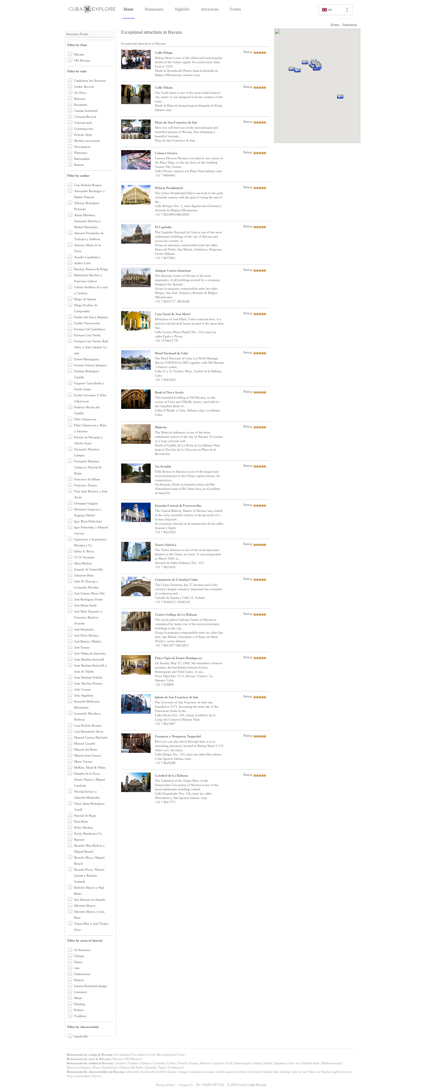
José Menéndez (84, 629)
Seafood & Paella (131, 1067)
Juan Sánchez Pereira (88, 683)
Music (78, 998)
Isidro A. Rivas (84, 551)
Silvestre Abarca (84, 905)
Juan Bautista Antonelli (89, 659)
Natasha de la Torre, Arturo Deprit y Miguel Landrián (89, 779)
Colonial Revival (85, 116)
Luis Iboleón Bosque (88, 185)
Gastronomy (82, 974)
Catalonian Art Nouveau (90, 80)
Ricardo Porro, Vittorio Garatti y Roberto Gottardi (89, 875)
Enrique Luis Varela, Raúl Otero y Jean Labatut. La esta (91, 347)
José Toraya (82, 647)
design (183, 1071)
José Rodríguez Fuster (88, 599)
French (182, 1063)
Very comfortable (78, 1076)
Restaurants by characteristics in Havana (95, 1071)
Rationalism (82, 158)
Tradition (80, 1016)
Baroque (79, 98)
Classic (172, 1071)
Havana (79, 54)
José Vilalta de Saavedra (90, 653)
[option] (335, 21)
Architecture (82, 950)
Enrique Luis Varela (87, 335)
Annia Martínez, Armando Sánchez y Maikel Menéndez (87, 221)
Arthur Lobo (82, 263)
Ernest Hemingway (86, 359)
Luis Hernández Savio (88, 731)
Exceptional (123, 1054)
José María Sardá (85, 605)
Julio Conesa (82, 689)
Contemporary (83, 128)
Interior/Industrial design (90, 986)
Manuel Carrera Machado (91, 737)
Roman (79, 164)
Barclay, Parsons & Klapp (91, 269)
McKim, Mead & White (89, 767)
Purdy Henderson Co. (88, 833)
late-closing (282, 1071)
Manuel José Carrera (87, 755)
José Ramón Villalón (87, 641)
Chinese (145, 1063)
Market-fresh (311, 1063)
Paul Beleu (81, 821)
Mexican (72, 1067)
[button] (347, 104)
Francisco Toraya (85, 485)
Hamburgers (243, 1063)
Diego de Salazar (85, 299)
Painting (79, 1004)
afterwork (132, 1071)
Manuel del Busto (85, 749)
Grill (229, 1063)
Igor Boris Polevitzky (88, 521)
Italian (268, 1063)
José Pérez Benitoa (86, 635)
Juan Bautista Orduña (88, 677)
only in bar (299, 1071)
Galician (218, 1063)
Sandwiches (110, 1067)
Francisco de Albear (87, 479)
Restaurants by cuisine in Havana (90, 1063)
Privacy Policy (165, 1085)
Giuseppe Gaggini (86, 503)
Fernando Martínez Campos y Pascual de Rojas (88, 467)
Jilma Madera (83, 563)
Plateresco (80, 152)
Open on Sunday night (324, 1071)
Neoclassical (82, 146)
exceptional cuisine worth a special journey (218, 1071)
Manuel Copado (84, 743)
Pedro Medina (83, 827)
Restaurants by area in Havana (88, 1059)
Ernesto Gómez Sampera (90, 365)
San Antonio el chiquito (89, 899)
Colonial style (83, 122)
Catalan (133, 1063)
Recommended (167, 1054)
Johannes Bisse (84, 575)
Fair (181, 1054)
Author (121, 1063)
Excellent (139, 1054)
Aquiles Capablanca (87, 257)
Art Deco (80, 92)
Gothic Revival (84, 86)
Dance (78, 962)
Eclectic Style (83, 134)
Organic (85, 1067)
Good (151, 1054)
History (79, 980)
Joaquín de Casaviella (88, 569)
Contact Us (185, 1085)
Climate (79, 956)
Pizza (96, 1067)
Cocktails (159, 1063)
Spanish (150, 1067)
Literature (80, 992)
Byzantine (80, 104)
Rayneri (79, 839)
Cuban (171, 1063)
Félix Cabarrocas (85, 419)
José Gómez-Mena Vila (89, 593)
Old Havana (82, 60)
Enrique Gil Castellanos (89, 329)
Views (96, 1076)
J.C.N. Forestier (84, 557)
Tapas (162, 1067)
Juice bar (294, 1063)
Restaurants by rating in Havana (90, 1054)
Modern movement (87, 140)
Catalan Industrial (85, 110)
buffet (162, 1071)
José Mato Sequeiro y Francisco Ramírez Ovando (88, 617)
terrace (345, 1071)
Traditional (175, 1067)
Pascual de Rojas (85, 815)
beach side (81, 1036)
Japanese (280, 1063)
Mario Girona (83, 761)
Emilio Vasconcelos (87, 323)
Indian (257, 1063)
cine (77, 968)
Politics (79, 1010)
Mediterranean (331, 1063)
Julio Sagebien (83, 695)
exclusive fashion (260, 1071)
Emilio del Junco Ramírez (91, 317)
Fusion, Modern (200, 1063)
